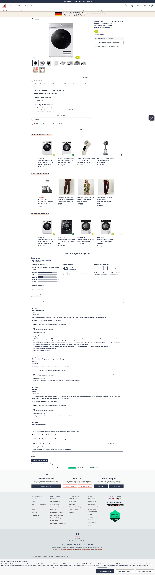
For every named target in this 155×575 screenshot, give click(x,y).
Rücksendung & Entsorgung (57, 512)
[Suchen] (125, 5)
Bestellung (53, 498)
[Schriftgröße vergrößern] (89, 77)
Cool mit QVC (29, 10)
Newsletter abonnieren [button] (46, 486)
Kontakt (33, 501)
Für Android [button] (116, 486)
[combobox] (79, 5)
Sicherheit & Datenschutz (56, 515)
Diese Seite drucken (87, 129)
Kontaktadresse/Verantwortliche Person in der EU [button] (48, 124)
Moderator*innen (92, 517)
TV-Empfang (91, 519)
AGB (54, 549)
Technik (112, 10)
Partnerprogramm (73, 509)
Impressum (98, 549)
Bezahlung (53, 509)
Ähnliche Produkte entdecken (110, 42)
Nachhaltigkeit (91, 504)
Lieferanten (34, 512)
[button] (134, 6)
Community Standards (83, 549)
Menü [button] (11, 6)
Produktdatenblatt (99, 34)
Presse (33, 509)
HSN (32, 556)
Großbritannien (75, 540)
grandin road (57, 556)
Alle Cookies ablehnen (124, 571)
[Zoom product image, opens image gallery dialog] (32, 58)
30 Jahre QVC (19, 10)
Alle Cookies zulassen (105, 571)
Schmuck (69, 10)
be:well (37, 10)
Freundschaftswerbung (75, 507)
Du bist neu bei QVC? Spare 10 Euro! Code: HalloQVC (77, 1)
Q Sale (51, 10)
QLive (33, 507)
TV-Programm (72, 501)
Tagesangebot (5, 10)
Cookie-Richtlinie (102, 567)
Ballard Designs (38, 556)
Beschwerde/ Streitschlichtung (58, 523)
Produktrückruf (35, 515)
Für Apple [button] (101, 486)
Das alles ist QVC (92, 501)
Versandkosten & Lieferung (57, 507)
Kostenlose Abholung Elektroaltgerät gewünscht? (106, 46)
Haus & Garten (95, 10)
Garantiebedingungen (40, 87)
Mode (57, 10)
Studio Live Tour (92, 522)
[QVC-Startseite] (32, 19)
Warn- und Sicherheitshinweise (42, 83)
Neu (12, 10)
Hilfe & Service (54, 520)
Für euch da (72, 512)
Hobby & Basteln (84, 10)
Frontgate (45, 556)
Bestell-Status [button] (85, 486)
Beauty (63, 10)
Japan (85, 540)
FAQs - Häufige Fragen (56, 518)
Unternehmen (91, 498)
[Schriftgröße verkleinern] (91, 77)
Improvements (64, 556)
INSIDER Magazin (73, 498)
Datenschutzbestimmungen (66, 549)
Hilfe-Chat (34, 498)
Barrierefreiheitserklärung (94, 507)
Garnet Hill (51, 556)
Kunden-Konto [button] (70, 486)
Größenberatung (54, 504)
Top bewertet (44, 10)
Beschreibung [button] (38, 80)
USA (70, 540)
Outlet (89, 525)
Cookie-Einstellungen (144, 571)
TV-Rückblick (28, 6)
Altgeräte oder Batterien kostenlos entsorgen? (75, 83)
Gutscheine (72, 504)
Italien (81, 540)
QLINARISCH (104, 10)
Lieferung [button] (36, 119)
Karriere (90, 514)
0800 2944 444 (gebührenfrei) (39, 504)
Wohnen (76, 10)
